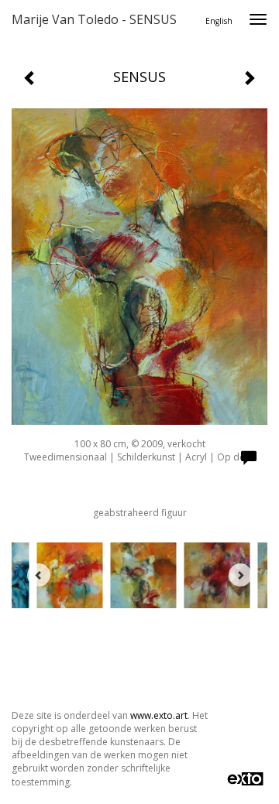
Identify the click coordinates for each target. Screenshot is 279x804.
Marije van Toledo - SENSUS (94, 19)
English (218, 20)
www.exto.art (159, 715)
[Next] (240, 575)
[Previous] (38, 575)
